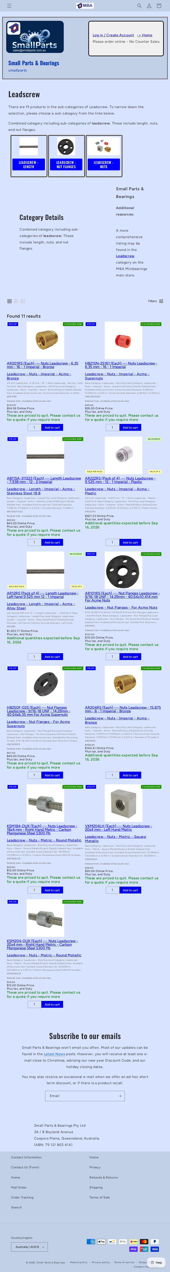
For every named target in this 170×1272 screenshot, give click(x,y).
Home (15, 1177)
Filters (152, 301)
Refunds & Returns (103, 1177)
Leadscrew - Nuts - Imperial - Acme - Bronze (39, 376)
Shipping (96, 1187)
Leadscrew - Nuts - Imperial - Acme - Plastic (117, 491)
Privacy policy (101, 1262)
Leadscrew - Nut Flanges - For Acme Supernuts (38, 724)
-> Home (144, 35)
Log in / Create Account (113, 35)
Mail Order (19, 1187)
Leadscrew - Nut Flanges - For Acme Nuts (121, 607)
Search (16, 1207)
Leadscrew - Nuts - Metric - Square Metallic (115, 839)
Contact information (146, 1266)
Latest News (54, 1054)
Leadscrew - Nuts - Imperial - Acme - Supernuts (117, 376)
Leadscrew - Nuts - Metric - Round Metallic (44, 840)
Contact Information (26, 1157)
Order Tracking (22, 1197)
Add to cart (52, 427)
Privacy (94, 1167)
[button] (9, 6)
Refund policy (78, 1262)
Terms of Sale (99, 1197)
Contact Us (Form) (25, 1167)
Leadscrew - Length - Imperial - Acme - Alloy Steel (41, 606)
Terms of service (124, 1262)
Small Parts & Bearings (51, 1262)
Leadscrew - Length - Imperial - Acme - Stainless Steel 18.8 (41, 491)
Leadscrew (125, 256)
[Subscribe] (120, 1096)
